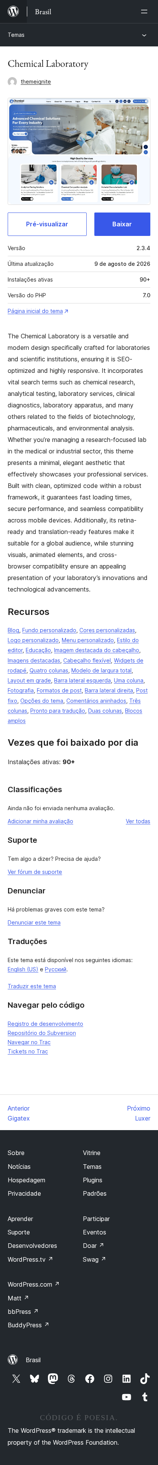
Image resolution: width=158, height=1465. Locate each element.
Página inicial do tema (35, 311)
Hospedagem (26, 1180)
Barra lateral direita (109, 690)
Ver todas (138, 821)
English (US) (23, 969)
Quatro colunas (49, 670)
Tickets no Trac (28, 1051)
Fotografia (21, 690)
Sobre (16, 1153)
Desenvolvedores (32, 1245)
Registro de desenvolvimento (45, 1023)
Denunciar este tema (34, 922)
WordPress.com (34, 1284)
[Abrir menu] (145, 11)
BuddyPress (28, 1325)
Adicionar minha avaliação (40, 821)
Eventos (94, 1232)
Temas (16, 34)
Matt (18, 1298)
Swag (94, 1259)
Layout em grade (29, 680)
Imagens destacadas (34, 660)
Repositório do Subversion (42, 1033)
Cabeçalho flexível (87, 660)
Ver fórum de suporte (35, 871)
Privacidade (24, 1193)
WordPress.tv (30, 1259)
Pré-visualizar (47, 224)
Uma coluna (128, 680)
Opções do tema (41, 700)
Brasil (33, 1360)
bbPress (23, 1311)
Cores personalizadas (107, 630)
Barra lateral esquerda (82, 680)
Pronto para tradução (57, 710)
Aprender (20, 1219)
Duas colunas (105, 710)
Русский (55, 969)
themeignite (36, 81)
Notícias (19, 1166)
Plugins (92, 1180)
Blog (13, 630)
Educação (38, 650)
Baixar (122, 224)
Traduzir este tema (32, 986)
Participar (96, 1219)
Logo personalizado (33, 640)
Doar (93, 1245)
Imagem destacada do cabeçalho (96, 650)
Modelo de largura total (101, 670)
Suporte (19, 1232)
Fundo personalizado (49, 630)
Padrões (95, 1193)
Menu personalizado (88, 640)
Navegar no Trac (29, 1042)
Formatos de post (59, 690)
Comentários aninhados (96, 700)
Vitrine (91, 1153)
